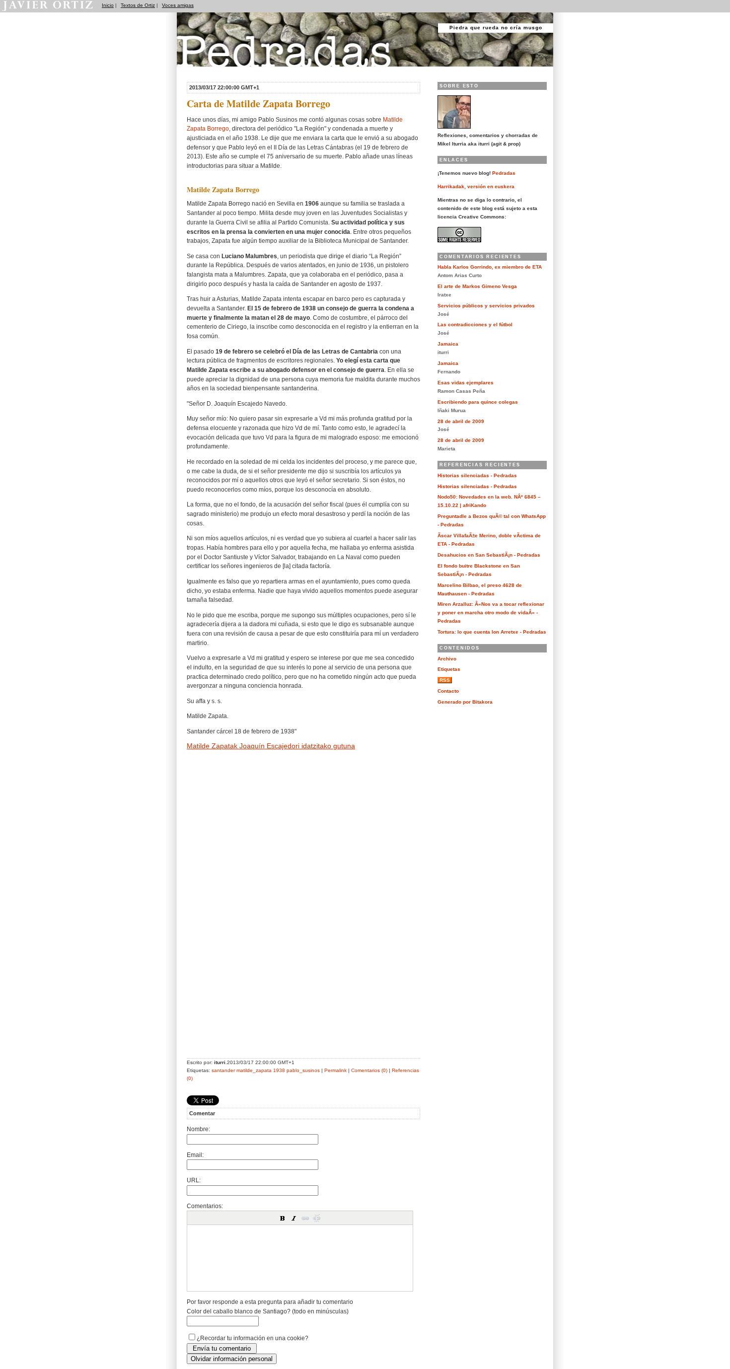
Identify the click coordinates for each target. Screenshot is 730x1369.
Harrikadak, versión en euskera (476, 186)
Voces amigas (178, 5)
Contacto (448, 691)
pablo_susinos (303, 1070)
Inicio (108, 5)
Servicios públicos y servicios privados (486, 305)
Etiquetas (449, 669)
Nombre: (198, 1129)
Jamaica (448, 344)
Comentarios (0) (369, 1070)
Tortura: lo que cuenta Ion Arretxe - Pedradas (492, 632)
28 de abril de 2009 (461, 421)
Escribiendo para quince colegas (478, 402)
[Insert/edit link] (305, 1218)
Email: (195, 1155)
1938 (279, 1070)
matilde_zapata (254, 1070)
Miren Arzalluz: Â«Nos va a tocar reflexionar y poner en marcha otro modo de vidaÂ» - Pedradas (491, 612)
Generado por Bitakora (465, 702)
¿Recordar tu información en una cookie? (252, 1338)
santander (223, 1070)
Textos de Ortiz (138, 5)
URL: (194, 1180)
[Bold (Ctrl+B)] (282, 1218)
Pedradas (196, 71)
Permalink (335, 1070)
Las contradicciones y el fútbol (475, 324)
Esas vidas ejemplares (466, 382)
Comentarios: (205, 1206)
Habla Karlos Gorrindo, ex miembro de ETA (490, 267)
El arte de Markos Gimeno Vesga (477, 286)
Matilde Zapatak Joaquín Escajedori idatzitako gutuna (271, 746)
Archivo (447, 658)
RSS (444, 680)
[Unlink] (316, 1218)
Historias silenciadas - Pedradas (477, 475)
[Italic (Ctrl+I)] (294, 1218)
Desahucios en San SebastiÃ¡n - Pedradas (489, 555)
